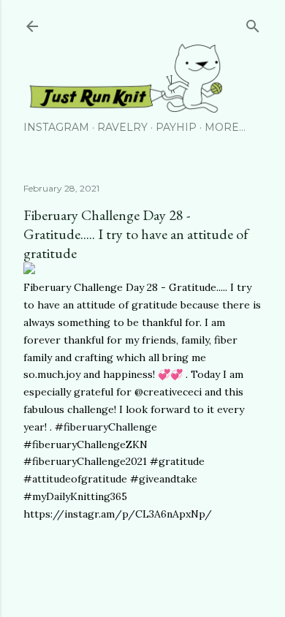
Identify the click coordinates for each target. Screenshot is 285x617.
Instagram (56, 127)
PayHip (176, 127)
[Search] (253, 23)
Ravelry (122, 127)
